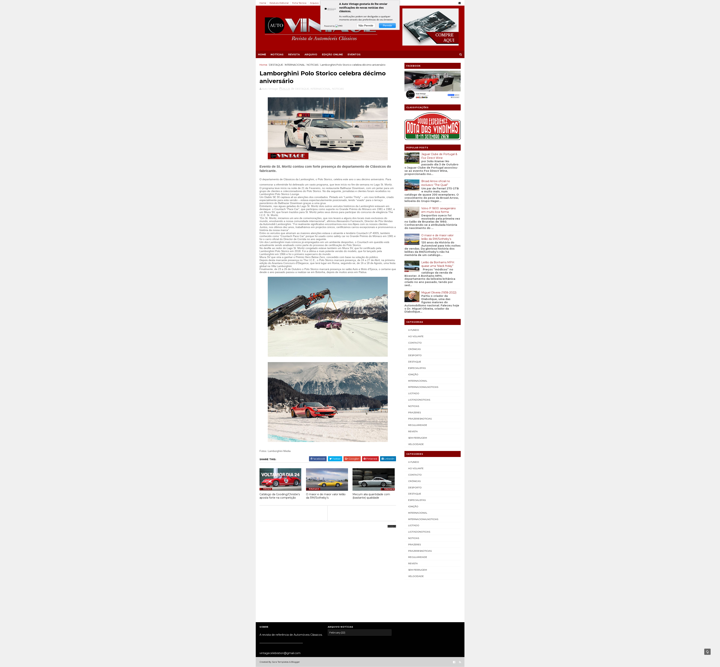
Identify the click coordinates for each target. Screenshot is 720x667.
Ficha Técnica (299, 3)
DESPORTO (415, 355)
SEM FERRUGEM (417, 437)
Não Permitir (365, 25)
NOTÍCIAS (277, 54)
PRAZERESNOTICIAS (420, 418)
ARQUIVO (310, 54)
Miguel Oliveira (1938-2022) (438, 292)
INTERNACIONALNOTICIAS (423, 387)
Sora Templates (280, 661)
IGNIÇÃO (413, 374)
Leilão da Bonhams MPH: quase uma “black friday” (438, 264)
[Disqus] (328, 573)
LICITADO (413, 393)
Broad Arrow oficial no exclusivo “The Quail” (435, 183)
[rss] (460, 662)
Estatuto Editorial (279, 3)
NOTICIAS (313, 64)
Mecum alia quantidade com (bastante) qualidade (371, 496)
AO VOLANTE (416, 336)
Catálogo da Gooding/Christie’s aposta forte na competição (280, 496)
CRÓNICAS (414, 349)
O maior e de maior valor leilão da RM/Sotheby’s (326, 496)
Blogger (295, 661)
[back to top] (707, 652)
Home (263, 3)
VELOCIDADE (416, 444)
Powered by (329, 26)
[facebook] (460, 3)
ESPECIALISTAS (417, 368)
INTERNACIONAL (295, 64)
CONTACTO (415, 342)
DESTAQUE (276, 64)
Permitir (387, 25)
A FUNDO (413, 330)
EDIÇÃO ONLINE (332, 54)
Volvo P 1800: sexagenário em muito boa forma (438, 210)
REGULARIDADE (417, 425)
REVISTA (294, 54)
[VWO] (339, 26)
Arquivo (314, 3)
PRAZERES (414, 412)
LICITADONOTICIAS (419, 399)
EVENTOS (354, 54)
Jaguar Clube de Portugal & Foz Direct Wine (439, 156)
